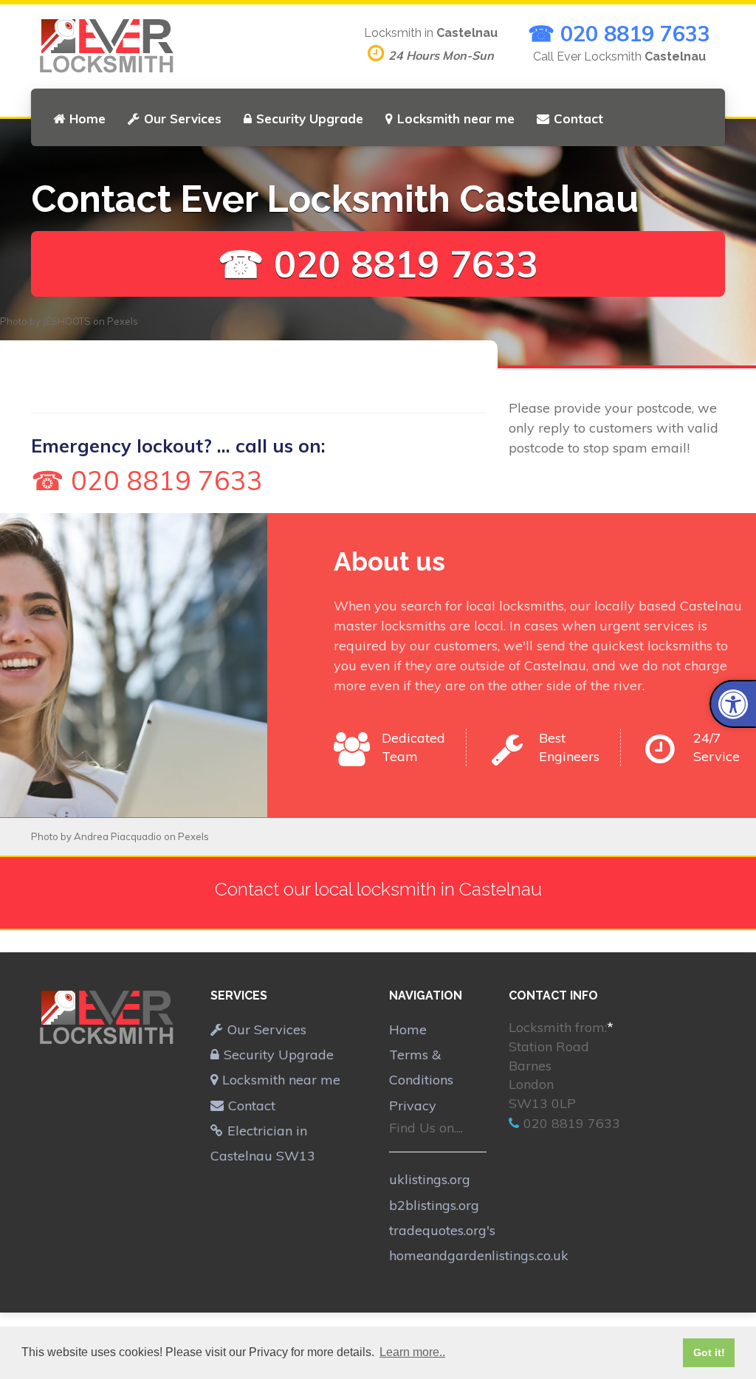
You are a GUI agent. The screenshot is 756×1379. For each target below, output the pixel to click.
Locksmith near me (456, 118)
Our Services (182, 118)
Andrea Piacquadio (118, 836)
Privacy (412, 1105)
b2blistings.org (434, 1205)
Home (87, 118)
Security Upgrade (309, 118)
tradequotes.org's (442, 1230)
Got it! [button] (709, 1352)
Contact (578, 118)
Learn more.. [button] (412, 1352)
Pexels (122, 321)
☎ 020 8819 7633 (619, 33)
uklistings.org (429, 1179)
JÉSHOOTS (67, 321)
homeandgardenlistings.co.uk (478, 1255)
